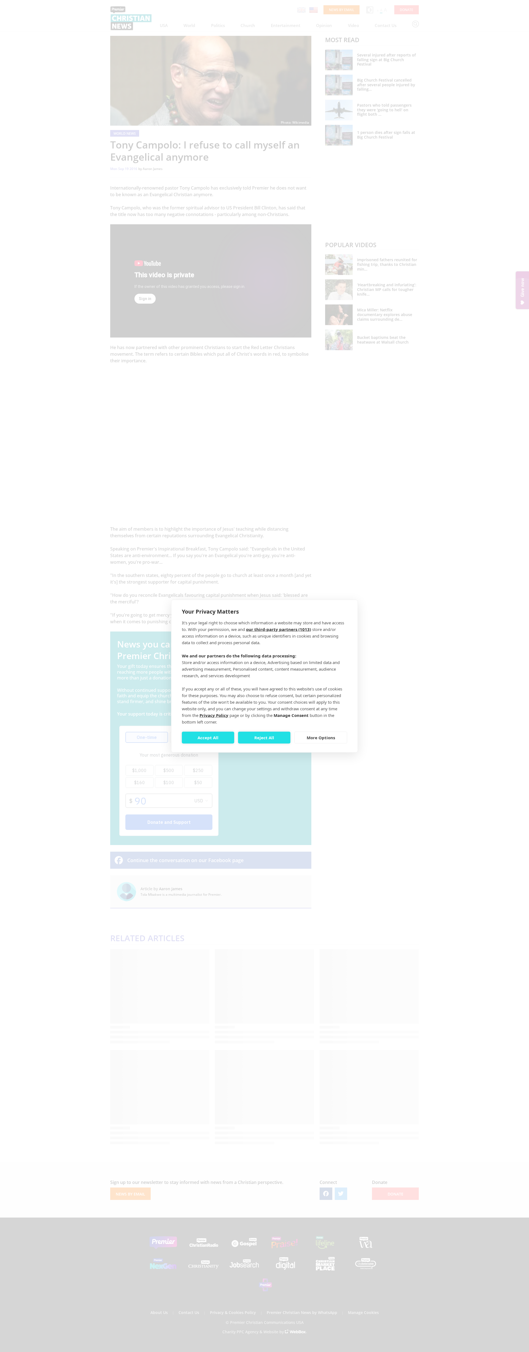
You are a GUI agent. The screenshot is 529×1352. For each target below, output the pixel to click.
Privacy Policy (213, 715)
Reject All (264, 737)
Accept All (208, 737)
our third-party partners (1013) (278, 629)
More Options (321, 737)
